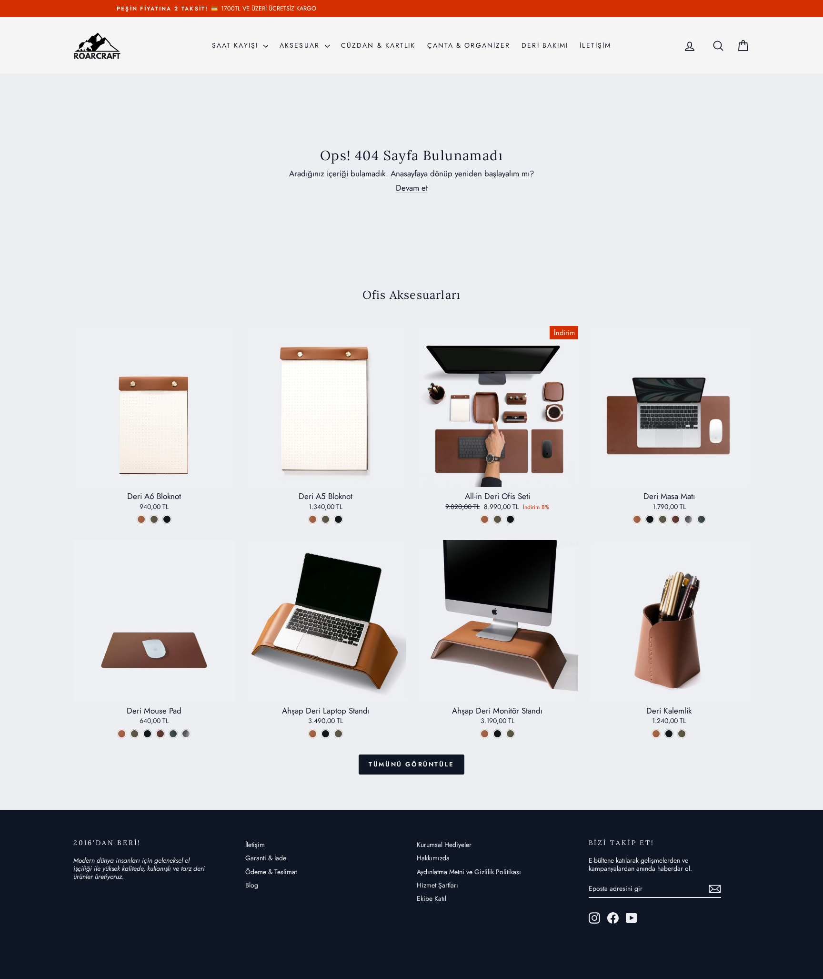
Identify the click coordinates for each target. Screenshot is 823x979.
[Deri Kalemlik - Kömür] (668, 733)
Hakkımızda (433, 858)
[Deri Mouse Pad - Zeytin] (134, 733)
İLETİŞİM (595, 45)
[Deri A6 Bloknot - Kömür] (166, 519)
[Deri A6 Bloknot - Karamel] (141, 519)
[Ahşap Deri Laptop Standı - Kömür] (325, 733)
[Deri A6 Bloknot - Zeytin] (154, 519)
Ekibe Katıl (431, 898)
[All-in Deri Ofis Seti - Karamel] (484, 519)
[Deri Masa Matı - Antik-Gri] (688, 519)
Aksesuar (301, 45)
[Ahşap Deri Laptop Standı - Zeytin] (338, 733)
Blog (251, 885)
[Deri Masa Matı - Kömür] (649, 519)
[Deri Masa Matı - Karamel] (637, 519)
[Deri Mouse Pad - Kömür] (147, 733)
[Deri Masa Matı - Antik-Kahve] (675, 519)
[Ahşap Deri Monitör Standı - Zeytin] (510, 733)
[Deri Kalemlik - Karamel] (656, 733)
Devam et (412, 188)
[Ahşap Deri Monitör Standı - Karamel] (484, 733)
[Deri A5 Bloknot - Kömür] (338, 519)
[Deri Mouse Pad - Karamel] (121, 733)
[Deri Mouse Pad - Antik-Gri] (186, 733)
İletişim (255, 844)
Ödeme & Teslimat (271, 872)
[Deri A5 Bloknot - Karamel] (312, 519)
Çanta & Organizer (469, 45)
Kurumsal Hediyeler (444, 844)
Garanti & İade (265, 858)
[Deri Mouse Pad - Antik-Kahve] (160, 733)
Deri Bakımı (545, 45)
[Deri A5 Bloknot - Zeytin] (325, 519)
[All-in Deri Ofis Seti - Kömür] (510, 519)
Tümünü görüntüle (411, 764)
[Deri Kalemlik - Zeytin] (681, 733)
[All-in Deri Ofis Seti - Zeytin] (497, 519)
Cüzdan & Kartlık (378, 45)
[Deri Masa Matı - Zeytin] (662, 519)
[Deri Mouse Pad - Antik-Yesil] (173, 733)
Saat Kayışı (236, 45)
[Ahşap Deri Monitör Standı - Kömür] (497, 733)
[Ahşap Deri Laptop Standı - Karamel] (312, 733)
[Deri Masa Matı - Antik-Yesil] (701, 519)
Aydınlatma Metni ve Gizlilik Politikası (469, 872)
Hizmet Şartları (437, 885)
